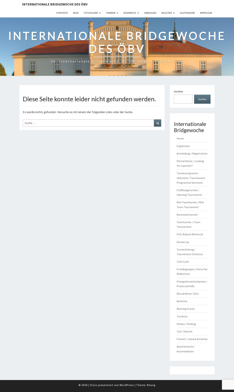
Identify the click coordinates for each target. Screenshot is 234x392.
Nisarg (151, 385)
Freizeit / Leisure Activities (192, 339)
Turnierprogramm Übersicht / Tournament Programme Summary (191, 177)
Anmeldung (150, 12)
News (76, 12)
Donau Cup (183, 242)
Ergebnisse (130, 12)
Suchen (178, 91)
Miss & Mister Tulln (188, 293)
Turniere (111, 12)
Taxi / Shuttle (184, 331)
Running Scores (186, 308)
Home (180, 138)
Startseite (62, 12)
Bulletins (167, 12)
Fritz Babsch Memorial (190, 234)
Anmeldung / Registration (192, 153)
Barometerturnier (187, 214)
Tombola (182, 316)
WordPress (127, 385)
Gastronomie (187, 12)
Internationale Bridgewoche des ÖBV (55, 4)
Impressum (206, 12)
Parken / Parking (186, 324)
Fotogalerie (91, 12)
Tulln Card (183, 261)
